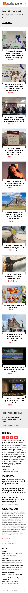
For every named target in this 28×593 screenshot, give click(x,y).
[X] (11, 437)
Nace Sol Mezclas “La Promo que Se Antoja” (14, 306)
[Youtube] (16, 437)
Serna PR (17, 310)
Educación (10, 124)
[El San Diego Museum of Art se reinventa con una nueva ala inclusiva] (14, 357)
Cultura (9, 188)
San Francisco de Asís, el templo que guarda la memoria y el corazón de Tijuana (14, 337)
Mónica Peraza (17, 60)
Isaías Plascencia (17, 157)
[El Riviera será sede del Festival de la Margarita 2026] (14, 236)
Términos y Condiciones (9, 543)
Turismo (11, 250)
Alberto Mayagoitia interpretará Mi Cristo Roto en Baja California (14, 276)
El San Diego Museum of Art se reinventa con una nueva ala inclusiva (14, 369)
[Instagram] (7, 437)
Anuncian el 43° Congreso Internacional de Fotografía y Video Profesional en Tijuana (14, 119)
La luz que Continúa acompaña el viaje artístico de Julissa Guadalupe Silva (14, 183)
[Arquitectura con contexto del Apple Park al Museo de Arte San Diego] (14, 388)
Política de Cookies (7, 540)
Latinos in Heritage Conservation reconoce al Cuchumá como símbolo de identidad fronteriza (14, 151)
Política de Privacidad (8, 541)
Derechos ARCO (6, 538)
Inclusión (10, 60)
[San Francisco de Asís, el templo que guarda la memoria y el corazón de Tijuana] (14, 324)
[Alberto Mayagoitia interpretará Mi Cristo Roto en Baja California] (14, 264)
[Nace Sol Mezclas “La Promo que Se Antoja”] (14, 295)
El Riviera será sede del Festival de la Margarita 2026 (14, 246)
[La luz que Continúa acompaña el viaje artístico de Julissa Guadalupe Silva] (14, 171)
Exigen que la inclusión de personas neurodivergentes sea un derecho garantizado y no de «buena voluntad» (14, 87)
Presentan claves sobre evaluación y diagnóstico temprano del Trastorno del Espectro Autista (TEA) (14, 54)
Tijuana (10, 343)
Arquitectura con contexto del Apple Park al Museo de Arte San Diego (14, 400)
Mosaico (11, 310)
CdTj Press (16, 221)
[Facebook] (3, 437)
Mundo (9, 157)
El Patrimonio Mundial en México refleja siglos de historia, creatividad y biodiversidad (14, 215)
